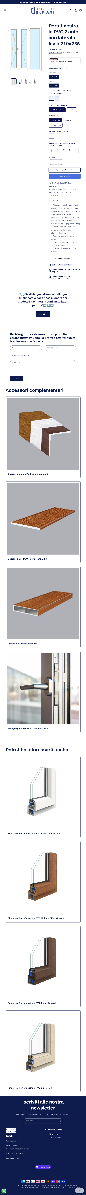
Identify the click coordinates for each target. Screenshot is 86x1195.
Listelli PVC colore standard (22, 643)
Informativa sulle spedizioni (51, 1187)
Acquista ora (64, 176)
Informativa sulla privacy (72, 1185)
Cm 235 (54, 85)
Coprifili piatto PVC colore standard (26, 559)
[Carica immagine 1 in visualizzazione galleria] (14, 81)
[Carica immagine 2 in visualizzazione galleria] (21, 81)
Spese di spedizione (55, 53)
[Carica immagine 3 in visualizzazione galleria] (28, 81)
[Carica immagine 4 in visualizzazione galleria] (35, 81)
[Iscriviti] (60, 1121)
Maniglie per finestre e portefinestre (27, 728)
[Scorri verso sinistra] (8, 81)
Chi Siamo (53, 1134)
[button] (4, 10)
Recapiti (64, 1187)
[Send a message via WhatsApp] (4, 1191)
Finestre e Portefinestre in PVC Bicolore (29, 1088)
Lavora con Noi (55, 1137)
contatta (43, 314)
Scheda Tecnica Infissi (62, 265)
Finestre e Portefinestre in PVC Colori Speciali (32, 1003)
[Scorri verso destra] (40, 81)
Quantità (52, 157)
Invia (17, 378)
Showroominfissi (27, 1185)
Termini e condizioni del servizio (30, 1187)
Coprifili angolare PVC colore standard (28, 474)
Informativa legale (74, 1187)
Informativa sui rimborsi (55, 1185)
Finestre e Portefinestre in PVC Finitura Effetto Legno (36, 918)
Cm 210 (54, 77)
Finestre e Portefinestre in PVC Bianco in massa (33, 833)
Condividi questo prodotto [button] (60, 258)
